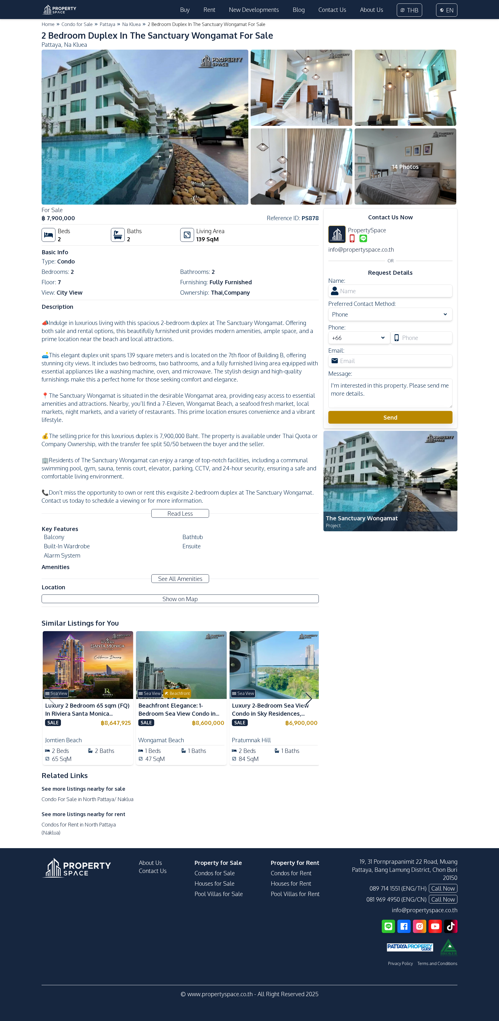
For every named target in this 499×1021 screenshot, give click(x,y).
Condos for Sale (215, 873)
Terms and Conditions (437, 963)
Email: (336, 350)
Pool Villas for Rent (295, 893)
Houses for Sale (214, 883)
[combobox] (359, 338)
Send (390, 417)
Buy (185, 9)
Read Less (180, 513)
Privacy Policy (400, 963)
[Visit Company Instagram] (419, 926)
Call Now (443, 888)
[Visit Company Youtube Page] (435, 926)
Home (48, 24)
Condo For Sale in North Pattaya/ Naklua (87, 799)
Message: (340, 373)
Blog (299, 9)
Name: (336, 280)
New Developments (254, 9)
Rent (209, 9)
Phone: (337, 327)
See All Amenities (180, 578)
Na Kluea (131, 24)
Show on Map (180, 599)
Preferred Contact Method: (362, 303)
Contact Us (332, 9)
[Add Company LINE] (388, 926)
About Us (371, 9)
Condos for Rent (291, 873)
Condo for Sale (77, 24)
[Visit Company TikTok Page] (450, 926)
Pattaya (107, 24)
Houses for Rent (291, 883)
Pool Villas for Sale (219, 893)
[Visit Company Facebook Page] (404, 926)
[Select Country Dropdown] (384, 338)
